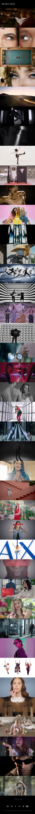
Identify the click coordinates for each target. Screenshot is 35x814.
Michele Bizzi (8, 4)
